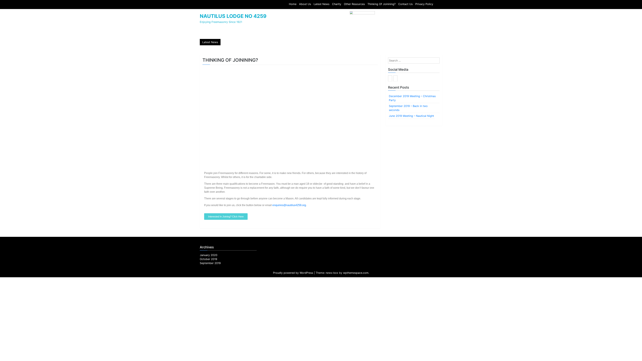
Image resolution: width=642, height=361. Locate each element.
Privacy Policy (424, 4)
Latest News (321, 4)
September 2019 (210, 263)
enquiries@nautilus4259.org (289, 205)
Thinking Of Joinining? (381, 4)
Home (292, 4)
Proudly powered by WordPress (293, 272)
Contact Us (405, 4)
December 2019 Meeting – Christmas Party (412, 98)
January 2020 (208, 255)
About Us (305, 4)
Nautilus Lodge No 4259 (233, 16)
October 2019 (208, 259)
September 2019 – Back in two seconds (408, 108)
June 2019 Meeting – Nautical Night (411, 115)
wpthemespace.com (355, 272)
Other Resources (354, 4)
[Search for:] (414, 60)
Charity (336, 4)
